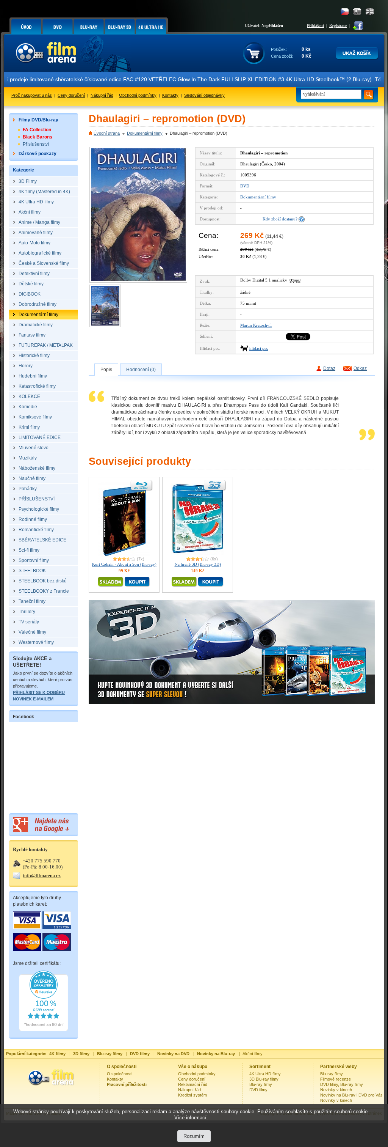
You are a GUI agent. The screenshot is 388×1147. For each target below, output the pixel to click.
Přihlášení (315, 25)
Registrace (338, 25)
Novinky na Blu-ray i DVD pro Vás (351, 1095)
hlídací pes (258, 348)
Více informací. (191, 1117)
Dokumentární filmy (145, 133)
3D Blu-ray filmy (263, 1079)
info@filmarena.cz (42, 875)
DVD (244, 186)
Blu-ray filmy (260, 1084)
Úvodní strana (107, 133)
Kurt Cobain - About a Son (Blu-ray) (124, 564)
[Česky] (344, 12)
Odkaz (360, 368)
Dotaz (329, 368)
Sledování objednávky (204, 95)
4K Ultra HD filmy (265, 1073)
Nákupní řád (102, 95)
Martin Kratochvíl (256, 325)
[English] (369, 12)
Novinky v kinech (336, 1089)
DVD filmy (258, 1089)
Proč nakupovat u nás (31, 95)
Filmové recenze (335, 1079)
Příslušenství (36, 144)
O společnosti (119, 1073)
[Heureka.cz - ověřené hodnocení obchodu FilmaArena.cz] (43, 1029)
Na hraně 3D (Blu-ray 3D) (198, 564)
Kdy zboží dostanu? (280, 219)
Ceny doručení (71, 95)
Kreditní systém (192, 1095)
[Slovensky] (357, 12)
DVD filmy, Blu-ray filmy (341, 1084)
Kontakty (170, 95)
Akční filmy (252, 1053)
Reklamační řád (192, 1084)
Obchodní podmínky (137, 95)
